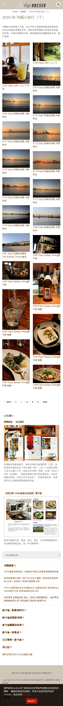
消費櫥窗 (9, 565)
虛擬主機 (28, 654)
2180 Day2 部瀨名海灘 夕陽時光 (46, 229)
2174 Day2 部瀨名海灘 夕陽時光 (46, 173)
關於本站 (16, 673)
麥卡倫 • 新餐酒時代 (13, 610)
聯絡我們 (47, 673)
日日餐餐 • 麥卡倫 (12, 639)
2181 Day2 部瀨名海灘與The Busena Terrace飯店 (14, 255)
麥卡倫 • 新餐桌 (10, 632)
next (45, 401)
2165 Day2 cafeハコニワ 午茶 (15, 87)
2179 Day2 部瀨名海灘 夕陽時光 (15, 227)
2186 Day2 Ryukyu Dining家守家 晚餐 (46, 358)
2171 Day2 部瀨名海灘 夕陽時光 (15, 143)
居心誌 (6, 647)
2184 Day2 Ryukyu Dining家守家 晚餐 (46, 307)
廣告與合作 (37, 673)
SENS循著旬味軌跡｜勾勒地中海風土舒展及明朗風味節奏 (31, 571)
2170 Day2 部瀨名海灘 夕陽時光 (46, 117)
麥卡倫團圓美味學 (12, 625)
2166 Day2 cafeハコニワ (45, 62)
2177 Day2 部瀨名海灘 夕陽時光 (46, 201)
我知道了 (32, 701)
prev (9, 401)
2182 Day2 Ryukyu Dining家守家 (46, 257)
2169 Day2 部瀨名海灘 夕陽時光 (15, 115)
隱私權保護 (26, 673)
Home (15, 11)
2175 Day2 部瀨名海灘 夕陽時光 (15, 199)
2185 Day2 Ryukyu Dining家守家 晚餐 (16, 333)
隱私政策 (26, 694)
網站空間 (6, 654)
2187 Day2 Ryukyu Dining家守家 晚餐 (16, 384)
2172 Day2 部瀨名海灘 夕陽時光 (46, 145)
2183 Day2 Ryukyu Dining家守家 (16, 283)
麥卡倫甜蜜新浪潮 (12, 617)
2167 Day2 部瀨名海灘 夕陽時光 (46, 89)
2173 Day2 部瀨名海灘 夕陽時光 (15, 171)
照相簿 (23, 11)
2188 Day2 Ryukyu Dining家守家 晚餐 (46, 386)
